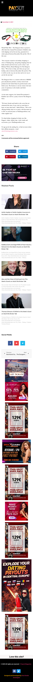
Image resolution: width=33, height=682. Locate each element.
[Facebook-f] (10, 343)
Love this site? (16, 656)
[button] (16, 2)
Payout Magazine (25, 664)
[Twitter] (22, 343)
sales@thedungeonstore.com (9, 131)
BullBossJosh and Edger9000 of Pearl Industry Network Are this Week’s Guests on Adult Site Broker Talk (16, 247)
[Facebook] (14, 671)
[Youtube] (16, 343)
